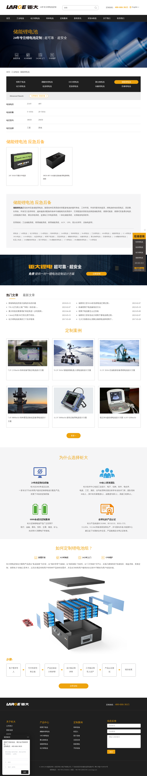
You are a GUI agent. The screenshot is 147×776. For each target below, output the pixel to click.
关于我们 (106, 18)
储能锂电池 (25, 72)
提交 (111, 752)
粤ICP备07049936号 (101, 767)
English (135, 7)
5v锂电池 (24, 233)
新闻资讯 (77, 18)
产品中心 (44, 722)
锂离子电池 (20, 82)
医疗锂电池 (43, 240)
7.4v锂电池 (93, 240)
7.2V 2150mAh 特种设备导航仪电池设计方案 (26, 370)
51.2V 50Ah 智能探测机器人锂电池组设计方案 (72, 370)
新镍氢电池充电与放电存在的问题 (22, 303)
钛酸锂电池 (100, 86)
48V (40, 104)
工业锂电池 (95, 233)
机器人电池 (17, 240)
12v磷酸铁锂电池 (120, 236)
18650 (29, 120)
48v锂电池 (105, 233)
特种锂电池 (54, 233)
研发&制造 (92, 18)
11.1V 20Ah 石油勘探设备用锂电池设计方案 (117, 370)
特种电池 (50, 18)
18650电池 (16, 236)
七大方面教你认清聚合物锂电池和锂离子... (96, 319)
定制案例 (63, 18)
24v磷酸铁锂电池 (30, 240)
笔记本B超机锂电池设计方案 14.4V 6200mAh (118, 418)
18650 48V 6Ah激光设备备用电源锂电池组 (56, 177)
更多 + (73, 436)
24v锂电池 (64, 233)
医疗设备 (77, 736)
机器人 (76, 731)
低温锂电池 (47, 86)
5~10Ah (30, 112)
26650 (40, 120)
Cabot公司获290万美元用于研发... (21, 315)
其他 (40, 128)
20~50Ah (41, 112)
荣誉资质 (9, 730)
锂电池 (15, 233)
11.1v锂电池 (127, 233)
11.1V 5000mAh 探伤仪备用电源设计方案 (70, 418)
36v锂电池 (85, 233)
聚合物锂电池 (95, 236)
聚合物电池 (100, 82)
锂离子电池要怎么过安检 (89, 311)
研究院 (8, 734)
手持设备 (77, 748)
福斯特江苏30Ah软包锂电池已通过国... (94, 303)
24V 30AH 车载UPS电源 (17, 175)
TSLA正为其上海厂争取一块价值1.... (23, 307)
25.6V (29, 104)
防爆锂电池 (126, 86)
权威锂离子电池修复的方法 (90, 307)
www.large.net (92, 770)
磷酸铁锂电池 (47, 82)
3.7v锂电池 (68, 240)
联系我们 (120, 18)
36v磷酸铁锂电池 (55, 240)
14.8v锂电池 (27, 236)
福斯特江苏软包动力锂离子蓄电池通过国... (96, 315)
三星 (29, 128)
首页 (8, 18)
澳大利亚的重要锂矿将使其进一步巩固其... (25, 311)
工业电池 (20, 18)
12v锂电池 (44, 233)
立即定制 (73, 686)
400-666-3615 (139, 263)
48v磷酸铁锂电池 (80, 240)
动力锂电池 (35, 18)
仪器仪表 (77, 740)
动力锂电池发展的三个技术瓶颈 (21, 319)
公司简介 (9, 726)
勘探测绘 (77, 744)
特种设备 (77, 727)
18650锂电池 (73, 82)
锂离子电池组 (50, 236)
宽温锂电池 (73, 86)
